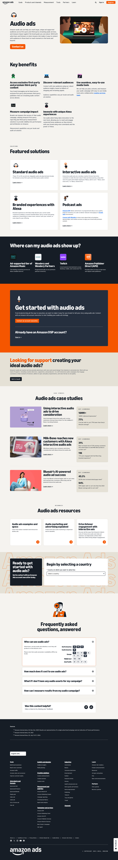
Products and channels (33, 2)
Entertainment (68, 773)
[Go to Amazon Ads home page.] (25, 851)
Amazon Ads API (41, 816)
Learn (74, 2)
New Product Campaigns (43, 824)
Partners (66, 2)
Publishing (67, 792)
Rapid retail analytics (42, 802)
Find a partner (95, 786)
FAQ (93, 775)
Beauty (66, 767)
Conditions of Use (22, 837)
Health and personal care (71, 784)
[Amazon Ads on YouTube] (21, 841)
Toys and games (69, 797)
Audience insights (41, 765)
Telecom (67, 795)
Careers (77, 837)
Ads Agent (40, 827)
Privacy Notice (33, 837)
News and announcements (98, 778)
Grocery (66, 781)
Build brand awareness (16, 765)
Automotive (68, 765)
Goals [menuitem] (12, 762)
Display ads (13, 794)
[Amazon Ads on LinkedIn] (11, 841)
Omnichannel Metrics (42, 799)
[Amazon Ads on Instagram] (17, 841)
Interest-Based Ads (44, 837)
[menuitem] (18, 794)
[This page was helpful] (91, 707)
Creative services (41, 778)
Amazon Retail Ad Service (43, 821)
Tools (58, 2)
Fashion (66, 775)
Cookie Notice (55, 837)
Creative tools (40, 781)
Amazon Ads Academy (97, 765)
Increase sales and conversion (17, 773)
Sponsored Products (15, 788)
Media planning (41, 767)
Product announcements (98, 767)
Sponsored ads (14, 786)
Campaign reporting (42, 797)
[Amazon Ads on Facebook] (24, 841)
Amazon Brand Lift (42, 791)
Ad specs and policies (97, 773)
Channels (68, 806)
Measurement (49, 2)
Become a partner (96, 789)
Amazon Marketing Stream (44, 794)
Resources (94, 770)
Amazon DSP (66, 211)
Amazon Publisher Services (44, 818)
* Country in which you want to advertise (61, 570)
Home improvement (70, 789)
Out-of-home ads (14, 802)
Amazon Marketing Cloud (43, 813)
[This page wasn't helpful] (86, 707)
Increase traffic (14, 770)
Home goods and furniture (71, 786)
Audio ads (12, 799)
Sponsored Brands (14, 791)
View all (12, 805)
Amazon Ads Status (67, 837)
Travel (66, 800)
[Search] (95, 2)
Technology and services (45, 808)
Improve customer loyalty (16, 775)
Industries (68, 762)
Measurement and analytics (43, 788)
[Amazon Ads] (6, 2)
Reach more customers (16, 767)
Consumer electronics (70, 770)
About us (12, 837)
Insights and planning (44, 762)
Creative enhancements (43, 775)
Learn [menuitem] (94, 762)
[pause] (84, 30)
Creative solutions (43, 773)
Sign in (101, 2)
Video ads (12, 797)
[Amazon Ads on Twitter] (14, 841)
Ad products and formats (15, 782)
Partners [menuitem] (95, 784)
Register (111, 2)
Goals (20, 2)
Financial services (69, 778)
